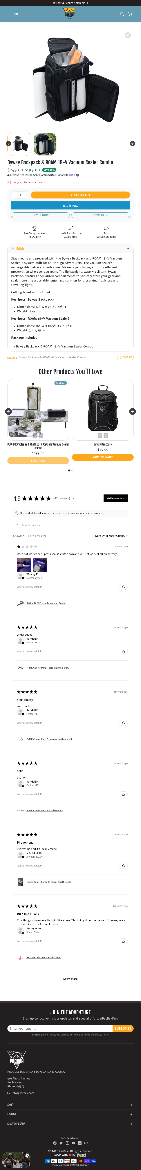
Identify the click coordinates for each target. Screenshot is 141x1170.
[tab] (69, 470)
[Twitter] (61, 1143)
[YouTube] (73, 1143)
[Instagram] (67, 1143)
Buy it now (70, 206)
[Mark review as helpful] (123, 587)
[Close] (27, 1155)
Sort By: (100, 536)
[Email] (86, 1143)
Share (127, 357)
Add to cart (80, 195)
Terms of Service (82, 1034)
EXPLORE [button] (11, 1114)
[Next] (41, 435)
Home (11, 357)
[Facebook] (55, 1143)
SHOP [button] (10, 1105)
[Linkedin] (80, 1143)
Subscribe (123, 1028)
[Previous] (35, 435)
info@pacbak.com (23, 1093)
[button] (14, 14)
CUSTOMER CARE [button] (16, 1124)
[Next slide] (132, 143)
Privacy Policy (102, 1034)
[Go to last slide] (8, 143)
